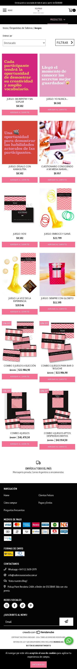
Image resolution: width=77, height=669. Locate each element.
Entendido (38, 664)
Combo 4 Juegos (19, 433)
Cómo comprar (10, 502)
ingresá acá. (58, 642)
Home (6, 495)
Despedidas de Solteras (21, 28)
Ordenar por (7, 35)
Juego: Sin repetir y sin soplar (20, 100)
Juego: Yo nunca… (57, 99)
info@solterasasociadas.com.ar (22, 575)
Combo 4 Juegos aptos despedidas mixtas (57, 434)
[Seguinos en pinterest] (30, 605)
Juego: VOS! (19, 233)
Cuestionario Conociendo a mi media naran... (57, 168)
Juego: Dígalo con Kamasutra (20, 168)
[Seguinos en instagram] (6, 605)
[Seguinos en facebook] (14, 605)
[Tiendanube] (38, 633)
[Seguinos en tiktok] (22, 605)
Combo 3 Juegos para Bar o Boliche (57, 367)
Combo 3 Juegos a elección (20, 365)
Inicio (5, 28)
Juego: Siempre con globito (57, 298)
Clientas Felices (46, 495)
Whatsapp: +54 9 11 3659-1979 (22, 569)
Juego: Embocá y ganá (57, 233)
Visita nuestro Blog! (18, 581)
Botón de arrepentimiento (38, 645)
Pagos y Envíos (45, 502)
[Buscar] (33, 19)
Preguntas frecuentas (14, 510)
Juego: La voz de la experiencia (20, 299)
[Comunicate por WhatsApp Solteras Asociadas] (68, 641)
